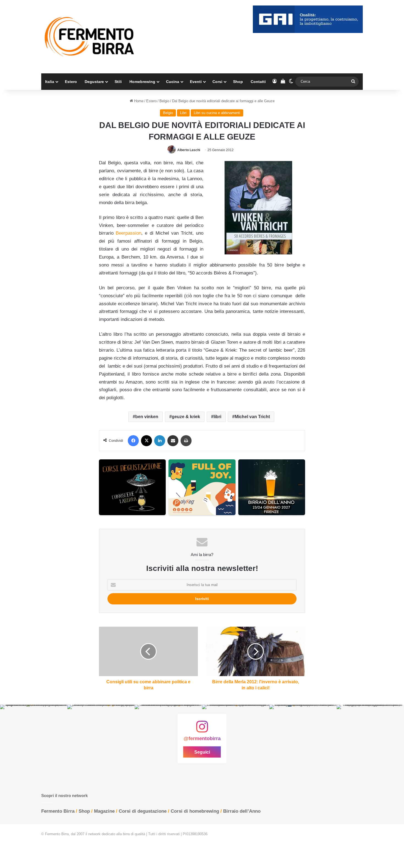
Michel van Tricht (252, 416)
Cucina (172, 81)
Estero (71, 81)
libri (217, 416)
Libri (183, 113)
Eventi (196, 81)
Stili (118, 81)
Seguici (202, 751)
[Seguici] (202, 729)
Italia (49, 81)
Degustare (94, 81)
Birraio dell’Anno (242, 811)
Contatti (258, 81)
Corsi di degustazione (143, 811)
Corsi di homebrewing (195, 811)
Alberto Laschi (188, 150)
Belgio (164, 101)
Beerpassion (128, 233)
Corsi (217, 81)
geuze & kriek (186, 416)
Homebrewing (142, 81)
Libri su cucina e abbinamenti (217, 113)
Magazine (104, 811)
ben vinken (146, 416)
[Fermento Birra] (90, 36)
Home (138, 101)
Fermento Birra (57, 811)
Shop (238, 81)
